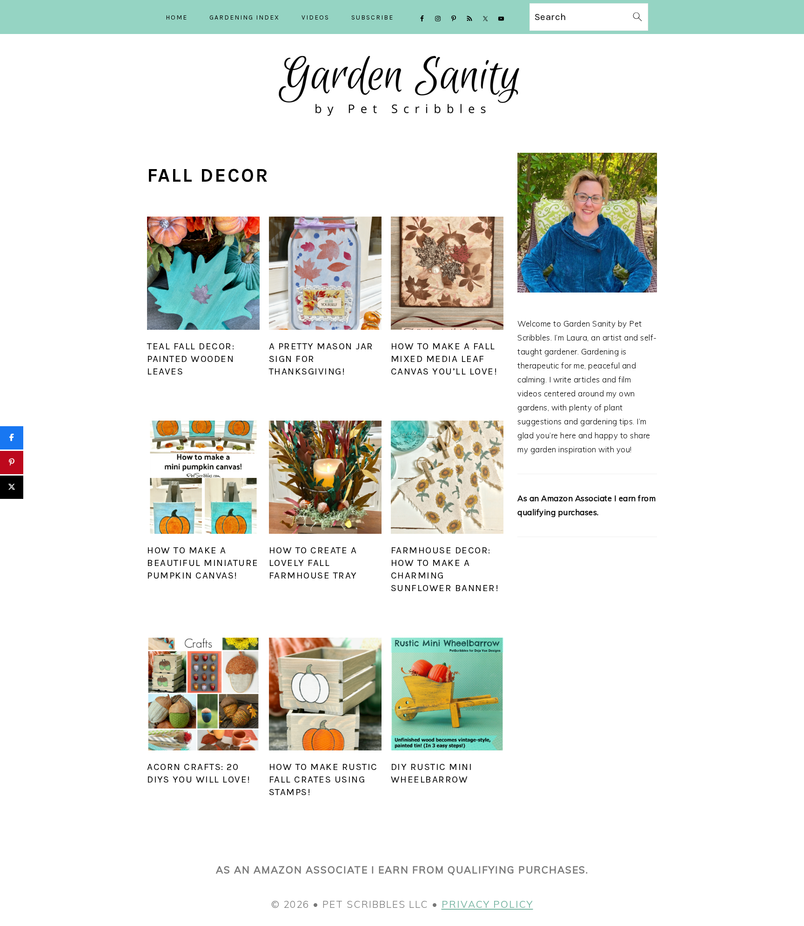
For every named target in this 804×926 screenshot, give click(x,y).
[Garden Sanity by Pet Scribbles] (402, 124)
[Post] (11, 487)
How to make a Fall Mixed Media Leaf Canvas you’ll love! (444, 358)
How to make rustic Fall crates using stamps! (323, 779)
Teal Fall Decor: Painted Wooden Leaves (190, 358)
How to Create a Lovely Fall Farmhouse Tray (313, 563)
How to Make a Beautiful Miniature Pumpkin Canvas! (203, 563)
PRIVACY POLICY (487, 904)
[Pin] (11, 462)
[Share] (11, 437)
